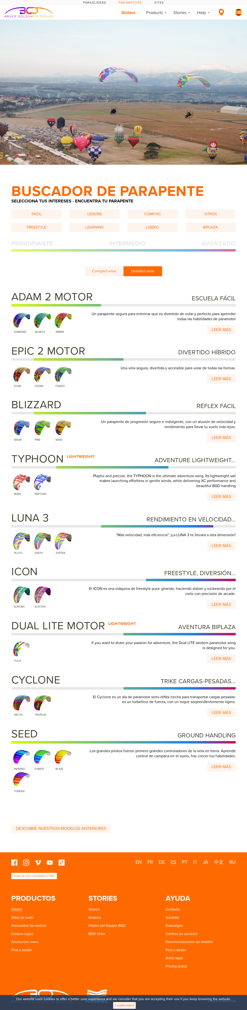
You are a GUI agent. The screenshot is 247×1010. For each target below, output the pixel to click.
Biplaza (210, 227)
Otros (210, 214)
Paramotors (130, 3)
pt (184, 862)
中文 (219, 862)
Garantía (172, 917)
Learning (94, 227)
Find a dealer (21, 950)
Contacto (173, 909)
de (162, 862)
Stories (179, 12)
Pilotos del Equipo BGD (107, 925)
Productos (33, 898)
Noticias (95, 917)
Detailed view (142, 271)
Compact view (104, 271)
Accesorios (20, 942)
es (173, 862)
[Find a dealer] (221, 12)
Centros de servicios (182, 934)
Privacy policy (176, 966)
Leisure (94, 214)
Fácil (36, 214)
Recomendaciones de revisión (189, 942)
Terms (34, 942)
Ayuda (178, 898)
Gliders (128, 12)
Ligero (152, 227)
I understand (124, 1005)
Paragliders (94, 3)
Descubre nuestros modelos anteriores (61, 828)
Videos (94, 909)
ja (205, 862)
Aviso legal (174, 958)
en (139, 862)
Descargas (174, 925)
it (195, 862)
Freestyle (36, 227)
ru (232, 862)
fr (150, 862)
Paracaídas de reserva (28, 925)
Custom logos (22, 934)
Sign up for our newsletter (34, 876)
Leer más (221, 329)
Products (154, 12)
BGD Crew (97, 934)
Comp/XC (152, 214)
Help (201, 12)
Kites (159, 3)
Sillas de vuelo (22, 917)
